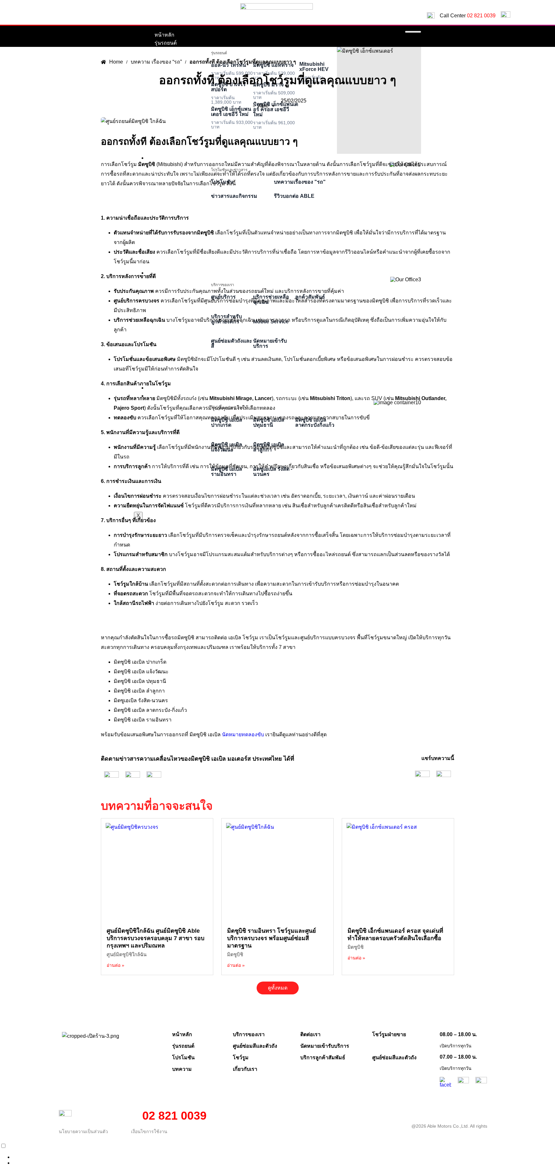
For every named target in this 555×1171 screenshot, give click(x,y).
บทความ (182, 1069)
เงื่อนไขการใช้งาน (149, 1131)
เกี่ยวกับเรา (245, 1069)
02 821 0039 (481, 15)
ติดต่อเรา (310, 1034)
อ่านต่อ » (115, 965)
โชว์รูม (241, 1057)
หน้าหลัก (164, 35)
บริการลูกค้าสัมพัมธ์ (322, 1057)
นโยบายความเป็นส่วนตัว (83, 1131)
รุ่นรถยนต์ (165, 43)
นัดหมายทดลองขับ (243, 734)
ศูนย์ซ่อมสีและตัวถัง (255, 1046)
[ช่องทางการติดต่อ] (8, 1146)
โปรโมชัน (183, 1057)
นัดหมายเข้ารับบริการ (324, 1046)
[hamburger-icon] (413, 32)
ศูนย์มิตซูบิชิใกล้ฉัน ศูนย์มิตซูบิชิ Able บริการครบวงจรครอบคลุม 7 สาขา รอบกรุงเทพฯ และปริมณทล (155, 938)
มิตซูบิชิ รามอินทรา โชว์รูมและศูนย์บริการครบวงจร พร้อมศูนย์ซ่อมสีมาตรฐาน (271, 938)
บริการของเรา (249, 1034)
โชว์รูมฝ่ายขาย (389, 1034)
